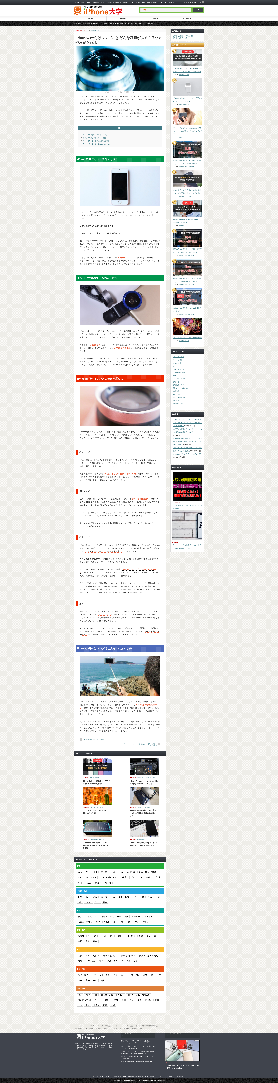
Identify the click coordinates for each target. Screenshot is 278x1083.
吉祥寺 (149, 877)
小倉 (95, 995)
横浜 (80, 916)
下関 (159, 975)
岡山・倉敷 (104, 975)
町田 (80, 883)
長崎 (139, 1000)
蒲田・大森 (137, 877)
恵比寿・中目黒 (108, 872)
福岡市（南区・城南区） (138, 995)
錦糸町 (98, 883)
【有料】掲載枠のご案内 (180, 38)
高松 (88, 980)
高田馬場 (131, 872)
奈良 (135, 961)
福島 (105, 902)
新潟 (141, 936)
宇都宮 (145, 922)
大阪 (80, 955)
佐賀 (131, 1000)
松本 (119, 936)
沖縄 (113, 1005)
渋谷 (88, 872)
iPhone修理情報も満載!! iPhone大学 (137, 1081)
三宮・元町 (91, 961)
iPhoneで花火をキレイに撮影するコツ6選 (187, 338)
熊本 (157, 1000)
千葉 (121, 922)
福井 (95, 941)
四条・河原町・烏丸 (148, 955)
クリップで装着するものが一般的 (94, 138)
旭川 (88, 897)
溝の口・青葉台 (85, 922)
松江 (94, 975)
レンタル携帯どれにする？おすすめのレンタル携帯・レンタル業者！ (182, 1067)
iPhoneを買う (178, 363)
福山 (123, 975)
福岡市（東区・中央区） (112, 995)
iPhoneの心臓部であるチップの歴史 (93, 739)
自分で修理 (177, 394)
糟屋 (116, 1000)
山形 (80, 902)
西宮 (80, 961)
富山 (156, 936)
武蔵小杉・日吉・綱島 (142, 916)
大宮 (137, 922)
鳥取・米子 (83, 975)
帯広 (113, 897)
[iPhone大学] (98, 14)
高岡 (80, 941)
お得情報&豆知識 (95, 30)
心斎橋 (96, 955)
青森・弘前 (124, 897)
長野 (111, 936)
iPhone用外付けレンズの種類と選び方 (96, 141)
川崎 (98, 922)
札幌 (80, 897)
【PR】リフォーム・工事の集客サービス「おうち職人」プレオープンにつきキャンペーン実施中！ (187, 423)
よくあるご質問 (167, 1076)
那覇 (105, 1005)
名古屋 (81, 936)
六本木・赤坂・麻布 (87, 877)
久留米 (107, 1000)
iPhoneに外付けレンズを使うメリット (96, 135)
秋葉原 (125, 877)
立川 (158, 877)
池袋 (95, 872)
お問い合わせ (179, 1076)
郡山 (97, 902)
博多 (80, 995)
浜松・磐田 (93, 936)
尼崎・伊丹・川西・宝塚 (118, 961)
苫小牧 (104, 897)
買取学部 (155, 18)
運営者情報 (115, 1076)
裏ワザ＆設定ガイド (191, 196)
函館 (95, 897)
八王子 (89, 883)
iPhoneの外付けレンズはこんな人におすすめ (98, 144)
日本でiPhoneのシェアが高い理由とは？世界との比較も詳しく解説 (140, 744)
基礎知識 (90, 18)
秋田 (158, 897)
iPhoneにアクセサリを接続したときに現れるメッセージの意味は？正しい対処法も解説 (187, 131)
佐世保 (148, 1000)
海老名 (107, 922)
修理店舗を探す (189, 166)
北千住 (108, 883)
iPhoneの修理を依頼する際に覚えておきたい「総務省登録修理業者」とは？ (144, 813)
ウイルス (176, 375)
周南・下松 (148, 975)
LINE (175, 366)
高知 (103, 980)
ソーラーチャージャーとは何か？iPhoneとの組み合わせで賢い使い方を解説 (97, 845)
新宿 (80, 872)
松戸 (129, 922)
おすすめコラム (188, 18)
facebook (203, 2)
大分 (80, 1005)
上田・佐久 (130, 936)
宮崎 (88, 1005)
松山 (95, 980)
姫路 (101, 961)
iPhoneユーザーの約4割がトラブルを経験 (187, 454)
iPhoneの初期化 (178, 357)
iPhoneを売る (178, 360)
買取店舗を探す (178, 404)
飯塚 (124, 1000)
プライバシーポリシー (102, 1076)
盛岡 (142, 897)
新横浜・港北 (92, 916)
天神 (88, 995)
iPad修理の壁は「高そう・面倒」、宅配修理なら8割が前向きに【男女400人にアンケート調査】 (187, 442)
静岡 (104, 936)
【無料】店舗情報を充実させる (183, 36)
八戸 (134, 897)
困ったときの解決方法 (180, 388)
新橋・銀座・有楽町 (148, 872)
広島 (115, 975)
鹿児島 (96, 1005)
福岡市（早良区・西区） (89, 1000)
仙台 (150, 897)
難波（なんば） (110, 955)
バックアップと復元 (180, 379)
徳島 (80, 980)
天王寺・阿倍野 (128, 955)
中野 (121, 872)
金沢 (88, 941)
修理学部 (123, 18)
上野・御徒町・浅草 (109, 877)
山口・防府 (134, 975)
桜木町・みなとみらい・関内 (115, 916)
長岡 (148, 936)
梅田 (88, 955)
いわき (89, 902)
